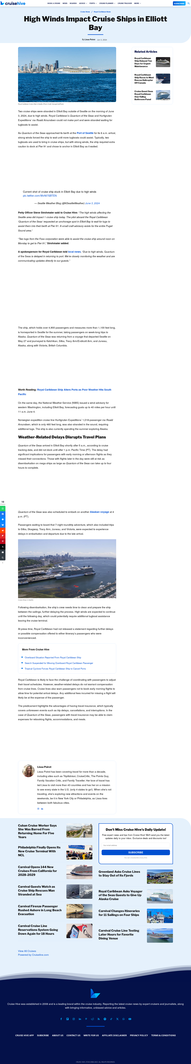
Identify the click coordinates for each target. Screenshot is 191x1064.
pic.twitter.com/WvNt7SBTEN (40, 195)
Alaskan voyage (99, 512)
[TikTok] (111, 1019)
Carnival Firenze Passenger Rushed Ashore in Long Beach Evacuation (40, 910)
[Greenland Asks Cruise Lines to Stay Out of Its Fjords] (160, 876)
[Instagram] (38, 807)
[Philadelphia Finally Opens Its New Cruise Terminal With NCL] (79, 852)
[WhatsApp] (123, 1019)
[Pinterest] (86, 1019)
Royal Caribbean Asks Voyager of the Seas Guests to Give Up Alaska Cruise (120, 895)
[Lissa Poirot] (28, 787)
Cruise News (85, 12)
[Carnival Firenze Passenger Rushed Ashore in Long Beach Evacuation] (79, 911)
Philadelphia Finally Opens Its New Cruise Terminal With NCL (39, 851)
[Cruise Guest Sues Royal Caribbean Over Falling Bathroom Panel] (163, 95)
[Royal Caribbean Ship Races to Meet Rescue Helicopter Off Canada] (163, 79)
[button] (188, 3)
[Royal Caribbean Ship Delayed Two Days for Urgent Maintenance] (163, 62)
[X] (117, 1019)
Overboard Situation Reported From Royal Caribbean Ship (53, 657)
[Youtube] (129, 1019)
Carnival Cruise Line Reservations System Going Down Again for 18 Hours (38, 930)
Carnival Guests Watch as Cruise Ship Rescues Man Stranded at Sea (36, 890)
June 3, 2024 (92, 203)
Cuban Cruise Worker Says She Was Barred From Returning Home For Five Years (37, 831)
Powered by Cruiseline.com (33, 954)
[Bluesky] (2, 525)
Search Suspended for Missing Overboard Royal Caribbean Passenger (59, 663)
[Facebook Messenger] (2, 519)
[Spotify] (104, 1019)
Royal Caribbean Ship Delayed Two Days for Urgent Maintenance (143, 62)
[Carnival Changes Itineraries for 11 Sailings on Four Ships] (160, 916)
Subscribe (135, 852)
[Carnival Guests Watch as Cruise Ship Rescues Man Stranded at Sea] (79, 891)
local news (74, 251)
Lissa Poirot (90, 39)
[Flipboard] (67, 1019)
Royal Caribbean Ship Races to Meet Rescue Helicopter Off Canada (144, 79)
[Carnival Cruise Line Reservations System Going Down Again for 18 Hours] (79, 931)
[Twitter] (2, 546)
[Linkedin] (42, 807)
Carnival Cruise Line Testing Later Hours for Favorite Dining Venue (119, 934)
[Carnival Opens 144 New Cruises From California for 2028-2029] (79, 872)
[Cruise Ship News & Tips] (13, 3)
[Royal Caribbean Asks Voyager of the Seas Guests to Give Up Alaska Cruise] (160, 896)
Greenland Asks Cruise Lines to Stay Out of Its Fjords (119, 873)
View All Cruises (27, 951)
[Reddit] (92, 1019)
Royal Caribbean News (102, 12)
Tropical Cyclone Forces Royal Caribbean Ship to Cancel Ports (55, 668)
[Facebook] (61, 1019)
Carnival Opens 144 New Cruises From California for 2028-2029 (37, 871)
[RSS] (98, 1019)
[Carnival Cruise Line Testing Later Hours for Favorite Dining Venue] (160, 935)
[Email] (2, 552)
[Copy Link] (2, 557)
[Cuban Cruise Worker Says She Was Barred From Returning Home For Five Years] (79, 830)
